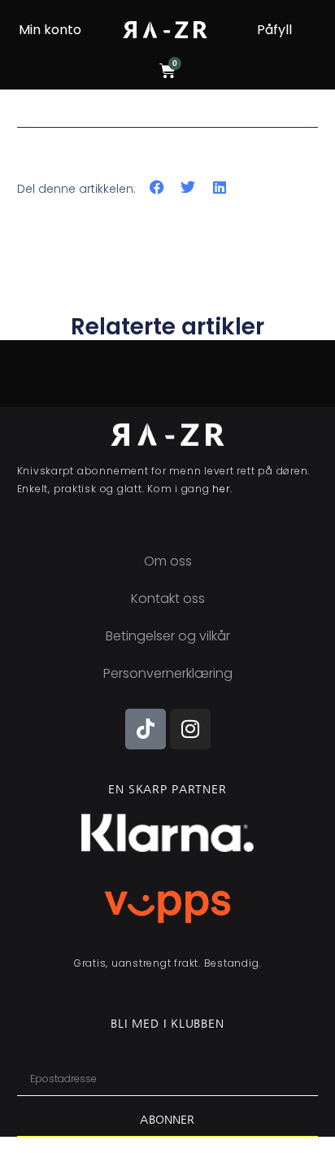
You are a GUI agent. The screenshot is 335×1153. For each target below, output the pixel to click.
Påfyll (274, 29)
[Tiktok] (145, 729)
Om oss (168, 561)
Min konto (50, 29)
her (220, 489)
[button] (157, 187)
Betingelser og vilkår (168, 636)
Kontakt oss (168, 598)
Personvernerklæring (168, 673)
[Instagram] (190, 729)
